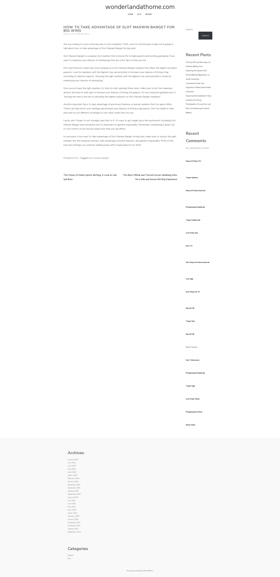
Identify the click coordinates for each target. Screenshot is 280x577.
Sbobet (148, 14)
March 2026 (72, 475)
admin (87, 34)
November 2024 (74, 525)
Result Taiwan (191, 347)
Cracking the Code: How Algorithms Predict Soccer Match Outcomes (198, 87)
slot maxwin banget (99, 158)
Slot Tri (189, 246)
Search (189, 29)
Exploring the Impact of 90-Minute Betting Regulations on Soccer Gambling (198, 74)
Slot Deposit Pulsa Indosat (198, 262)
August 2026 (73, 459)
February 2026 (73, 478)
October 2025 (73, 491)
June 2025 (72, 503)
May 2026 (72, 469)
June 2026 (72, 466)
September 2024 (74, 532)
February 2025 (73, 516)
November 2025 (74, 488)
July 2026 (71, 462)
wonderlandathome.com (140, 6)
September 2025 (74, 494)
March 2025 (72, 513)
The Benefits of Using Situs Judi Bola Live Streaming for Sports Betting (198, 108)
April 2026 (72, 472)
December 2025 (74, 485)
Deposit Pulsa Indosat (195, 190)
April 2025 (72, 510)
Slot (139, 14)
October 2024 (73, 529)
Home (130, 14)
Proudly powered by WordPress (140, 571)
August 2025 (73, 497)
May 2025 (72, 507)
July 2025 (71, 500)
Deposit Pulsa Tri (193, 161)
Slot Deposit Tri (193, 292)
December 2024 (74, 522)
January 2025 (73, 519)
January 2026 (73, 481)
